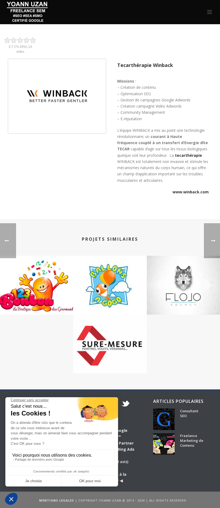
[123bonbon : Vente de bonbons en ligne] (36, 277)
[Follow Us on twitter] (125, 404)
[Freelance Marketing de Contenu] (164, 444)
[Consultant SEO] (164, 419)
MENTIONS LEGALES (56, 500)
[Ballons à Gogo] (109, 277)
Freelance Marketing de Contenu (191, 440)
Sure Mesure (110, 358)
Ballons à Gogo (110, 300)
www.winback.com (191, 191)
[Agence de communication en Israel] (183, 277)
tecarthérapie (188, 155)
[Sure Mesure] (109, 335)
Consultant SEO (189, 413)
